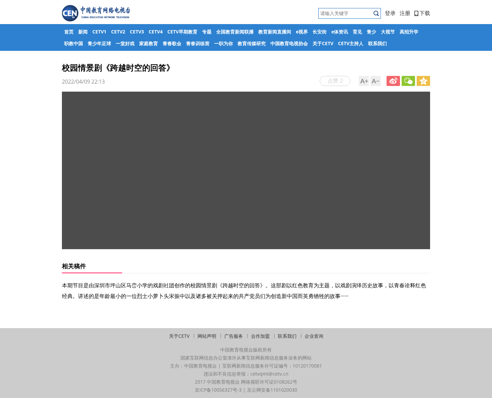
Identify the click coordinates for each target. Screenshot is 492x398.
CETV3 (137, 31)
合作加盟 (260, 336)
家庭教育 (148, 43)
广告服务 (233, 336)
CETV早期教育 (182, 31)
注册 (405, 13)
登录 (390, 13)
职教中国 (73, 43)
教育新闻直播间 (274, 31)
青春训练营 (198, 43)
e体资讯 (339, 31)
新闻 (83, 31)
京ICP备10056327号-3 (218, 390)
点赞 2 (335, 80)
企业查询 (314, 336)
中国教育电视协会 (289, 43)
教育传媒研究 (252, 43)
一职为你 (223, 43)
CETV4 (156, 31)
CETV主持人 (350, 43)
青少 (371, 31)
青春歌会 (172, 43)
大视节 (388, 31)
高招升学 (409, 31)
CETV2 (118, 31)
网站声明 (206, 336)
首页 (69, 31)
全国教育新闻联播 (235, 31)
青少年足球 (99, 43)
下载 (424, 13)
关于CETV (323, 43)
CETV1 (99, 31)
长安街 (320, 31)
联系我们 (377, 43)
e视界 (302, 31)
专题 (207, 31)
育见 (357, 31)
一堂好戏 (125, 43)
